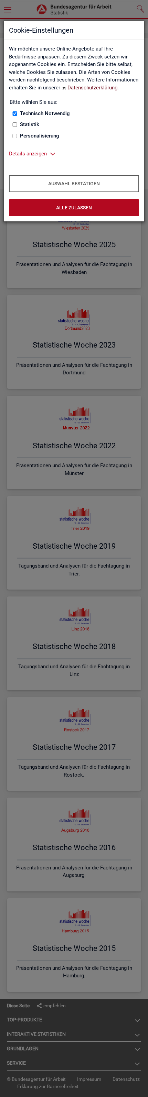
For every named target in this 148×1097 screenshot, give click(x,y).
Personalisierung (39, 136)
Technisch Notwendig (45, 113)
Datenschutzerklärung (92, 88)
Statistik (29, 124)
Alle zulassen (74, 207)
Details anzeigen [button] (28, 154)
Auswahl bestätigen (74, 183)
